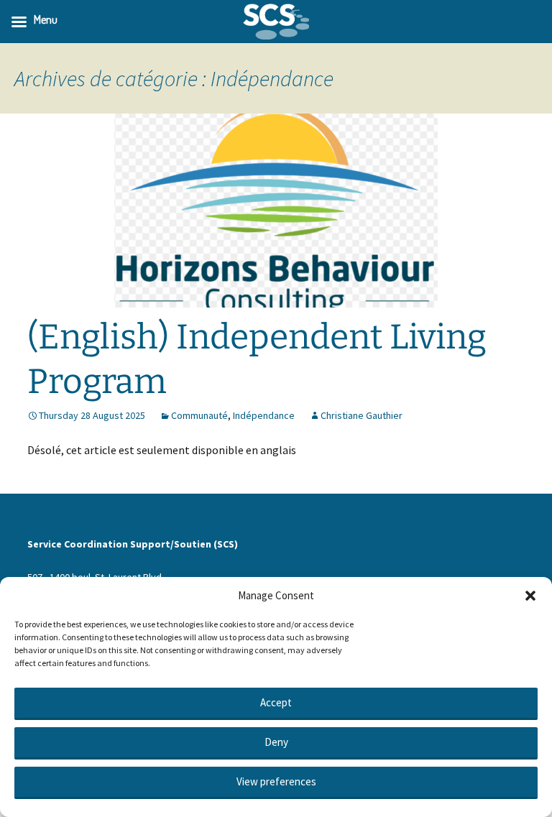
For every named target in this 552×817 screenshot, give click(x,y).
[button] (530, 595)
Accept (276, 702)
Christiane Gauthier (361, 415)
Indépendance (264, 415)
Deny (276, 742)
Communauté (199, 415)
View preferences (276, 781)
